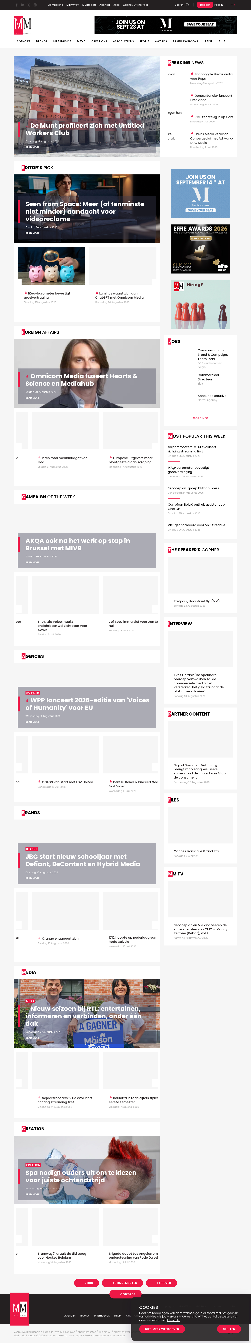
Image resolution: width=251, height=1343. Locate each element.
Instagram (35, 5)
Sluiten (229, 1329)
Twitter (28, 5)
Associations (123, 41)
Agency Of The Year (135, 5)
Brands (41, 41)
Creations (99, 41)
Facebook (17, 5)
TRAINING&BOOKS (185, 41)
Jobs (116, 5)
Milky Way (72, 5)
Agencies (23, 41)
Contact (128, 1294)
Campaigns (55, 5)
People (144, 41)
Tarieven (164, 1283)
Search (179, 4)
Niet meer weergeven (162, 1329)
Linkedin (22, 5)
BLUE (222, 41)
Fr (232, 4)
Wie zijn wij (105, 1332)
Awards (161, 41)
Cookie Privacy (53, 1332)
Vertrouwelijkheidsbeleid (28, 1332)
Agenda (104, 5)
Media (81, 41)
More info (200, 418)
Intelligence (62, 41)
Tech (208, 41)
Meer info (173, 1320)
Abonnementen (125, 1283)
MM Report (89, 5)
